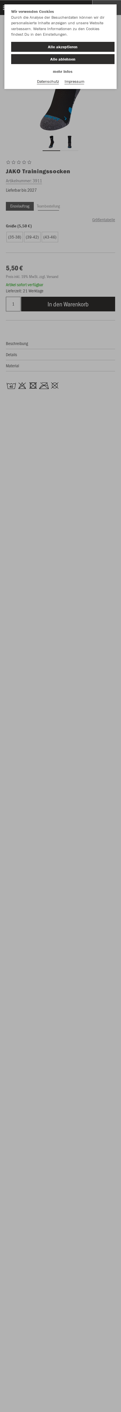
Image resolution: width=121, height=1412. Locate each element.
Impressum (74, 81)
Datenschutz (48, 81)
